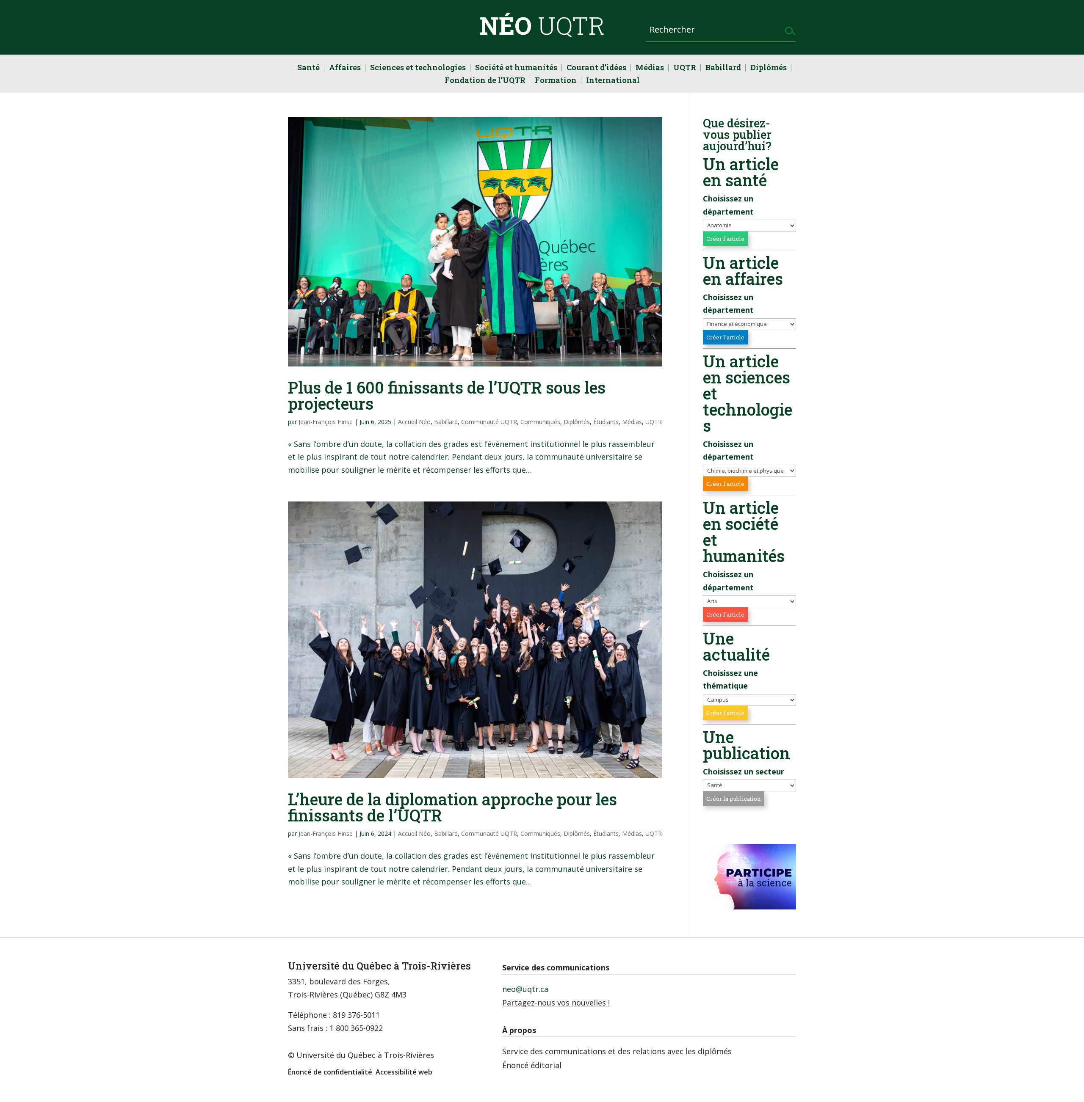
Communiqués (540, 422)
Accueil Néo (414, 422)
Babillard (723, 68)
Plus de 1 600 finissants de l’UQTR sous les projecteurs (447, 395)
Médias (650, 68)
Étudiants (606, 422)
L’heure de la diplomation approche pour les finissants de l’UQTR (452, 807)
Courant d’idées (596, 68)
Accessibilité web (404, 1072)
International (613, 81)
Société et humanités (516, 68)
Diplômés (768, 68)
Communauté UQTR (489, 422)
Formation (556, 81)
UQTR (684, 68)
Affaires (345, 68)
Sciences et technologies (418, 68)
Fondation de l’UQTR (485, 81)
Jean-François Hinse (326, 422)
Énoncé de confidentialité (330, 1072)
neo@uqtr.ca (525, 989)
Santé (308, 68)
